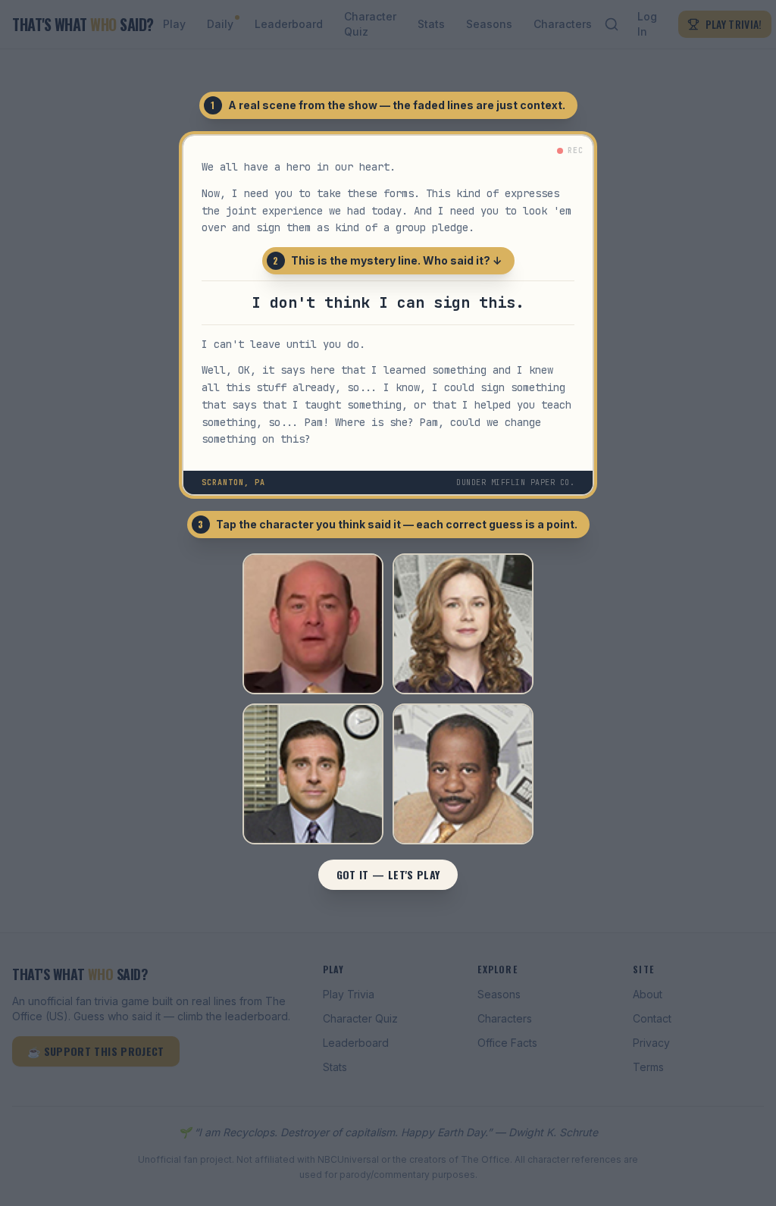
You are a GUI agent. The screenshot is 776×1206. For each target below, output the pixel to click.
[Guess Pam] (463, 623)
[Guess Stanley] (463, 773)
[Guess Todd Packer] (312, 623)
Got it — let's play (388, 874)
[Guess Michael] (312, 773)
